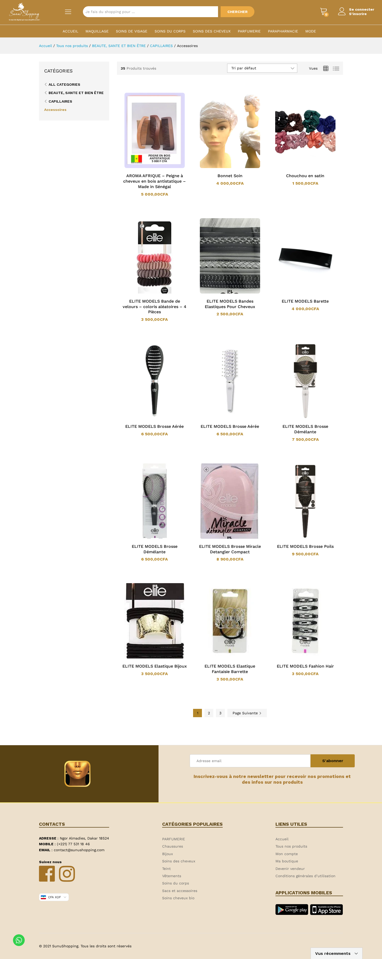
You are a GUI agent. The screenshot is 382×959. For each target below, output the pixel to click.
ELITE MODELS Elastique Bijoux (154, 666)
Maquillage (97, 31)
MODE (310, 31)
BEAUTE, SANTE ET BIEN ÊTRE (76, 93)
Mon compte (286, 854)
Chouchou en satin (305, 175)
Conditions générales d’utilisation (305, 876)
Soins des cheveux (211, 31)
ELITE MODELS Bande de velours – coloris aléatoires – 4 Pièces (154, 307)
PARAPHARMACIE (283, 31)
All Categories (64, 84)
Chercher (237, 12)
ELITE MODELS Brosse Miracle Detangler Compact (230, 549)
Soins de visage (131, 31)
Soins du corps (170, 31)
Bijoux (167, 854)
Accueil (70, 31)
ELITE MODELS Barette (305, 301)
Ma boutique (286, 861)
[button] (147, 167)
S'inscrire (358, 14)
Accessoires (55, 110)
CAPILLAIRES (60, 101)
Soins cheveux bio (178, 898)
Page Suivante (246, 713)
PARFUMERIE (249, 31)
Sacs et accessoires (179, 891)
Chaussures (172, 846)
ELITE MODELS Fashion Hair (305, 666)
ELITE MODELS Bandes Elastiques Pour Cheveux (230, 304)
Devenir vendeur (290, 869)
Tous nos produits (291, 846)
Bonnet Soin (230, 175)
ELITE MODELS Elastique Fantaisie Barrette (230, 669)
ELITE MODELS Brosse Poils (305, 546)
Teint (166, 869)
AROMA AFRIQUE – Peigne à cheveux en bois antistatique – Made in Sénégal (154, 181)
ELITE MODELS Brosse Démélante (305, 429)
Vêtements (171, 876)
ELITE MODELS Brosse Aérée (154, 426)
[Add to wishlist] (159, 167)
